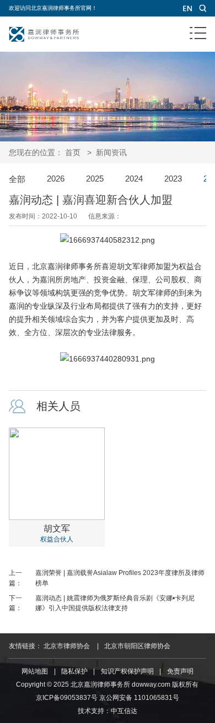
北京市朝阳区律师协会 (137, 646)
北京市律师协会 (67, 646)
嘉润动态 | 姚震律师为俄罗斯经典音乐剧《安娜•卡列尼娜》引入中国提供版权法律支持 (115, 603)
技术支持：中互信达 (107, 711)
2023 (173, 178)
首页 (72, 152)
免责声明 (180, 671)
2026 (55, 178)
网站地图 (35, 671)
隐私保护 (74, 671)
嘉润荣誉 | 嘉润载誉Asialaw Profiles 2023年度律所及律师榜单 (120, 578)
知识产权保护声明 (127, 671)
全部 (17, 179)
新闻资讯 (111, 152)
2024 (134, 178)
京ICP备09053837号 (67, 698)
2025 (95, 178)
